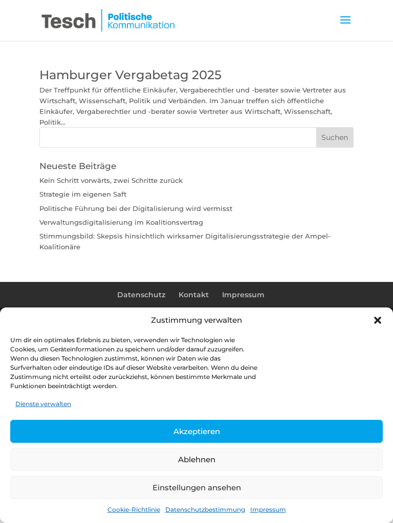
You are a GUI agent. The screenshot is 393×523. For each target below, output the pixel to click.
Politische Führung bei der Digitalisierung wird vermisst (135, 208)
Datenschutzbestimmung (205, 509)
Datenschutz (141, 294)
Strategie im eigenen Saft (82, 194)
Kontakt (194, 294)
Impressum (268, 509)
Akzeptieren (196, 431)
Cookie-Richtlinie (133, 509)
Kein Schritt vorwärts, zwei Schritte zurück (111, 180)
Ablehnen (196, 459)
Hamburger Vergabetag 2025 (130, 74)
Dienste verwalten (43, 404)
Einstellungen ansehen (196, 487)
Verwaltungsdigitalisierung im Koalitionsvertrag (121, 222)
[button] (378, 320)
